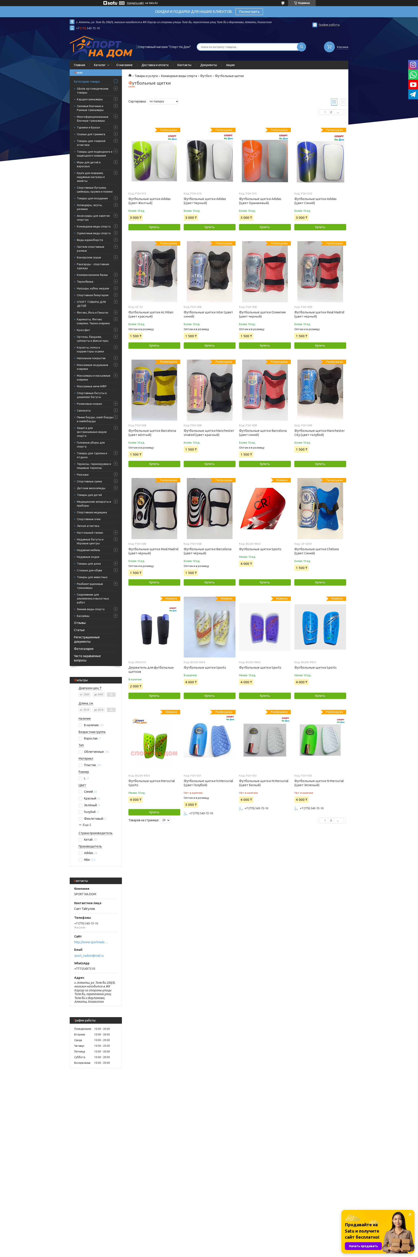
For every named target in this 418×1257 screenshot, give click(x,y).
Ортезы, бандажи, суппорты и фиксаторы (92, 338)
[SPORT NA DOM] (101, 46)
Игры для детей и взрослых (89, 164)
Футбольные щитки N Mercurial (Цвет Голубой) (208, 783)
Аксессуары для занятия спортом (93, 217)
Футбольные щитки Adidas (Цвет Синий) (315, 201)
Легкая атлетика (88, 525)
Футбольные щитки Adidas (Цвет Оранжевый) (260, 201)
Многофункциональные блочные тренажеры (92, 118)
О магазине (124, 65)
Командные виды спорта (94, 226)
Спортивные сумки (89, 481)
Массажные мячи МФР (92, 386)
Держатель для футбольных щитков (151, 669)
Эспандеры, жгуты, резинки (89, 206)
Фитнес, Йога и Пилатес (92, 312)
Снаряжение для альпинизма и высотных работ (93, 598)
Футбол (206, 76)
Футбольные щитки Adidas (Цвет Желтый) (149, 201)
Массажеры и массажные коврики (93, 377)
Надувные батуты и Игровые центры (90, 541)
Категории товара (87, 81)
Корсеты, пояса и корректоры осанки (90, 349)
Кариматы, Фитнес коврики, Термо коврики (93, 321)
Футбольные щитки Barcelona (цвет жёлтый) (152, 433)
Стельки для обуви (89, 570)
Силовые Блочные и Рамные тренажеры (90, 107)
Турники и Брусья (88, 127)
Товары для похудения (92, 198)
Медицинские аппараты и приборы (94, 503)
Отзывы (80, 623)
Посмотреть (249, 12)
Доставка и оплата (155, 65)
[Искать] (301, 46)
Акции (230, 65)
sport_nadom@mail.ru (89, 955)
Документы (208, 65)
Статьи (79, 630)
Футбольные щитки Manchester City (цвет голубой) (319, 433)
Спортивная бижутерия (92, 295)
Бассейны (83, 615)
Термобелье (85, 281)
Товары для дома (89, 563)
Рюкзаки (83, 474)
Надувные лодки (88, 556)
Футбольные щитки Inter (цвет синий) (208, 314)
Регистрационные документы (87, 639)
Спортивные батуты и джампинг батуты (92, 394)
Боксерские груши (89, 257)
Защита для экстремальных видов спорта (92, 431)
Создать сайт (135, 3)
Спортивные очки (89, 519)
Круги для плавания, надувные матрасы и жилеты (91, 176)
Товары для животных (92, 577)
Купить (154, 227)
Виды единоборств (90, 239)
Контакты (184, 65)
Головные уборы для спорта (91, 444)
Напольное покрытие (91, 358)
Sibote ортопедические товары (92, 90)
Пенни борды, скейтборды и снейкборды (95, 419)
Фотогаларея (83, 649)
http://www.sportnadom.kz (91, 942)
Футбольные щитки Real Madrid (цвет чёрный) (153, 551)
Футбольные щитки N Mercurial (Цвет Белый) (263, 783)
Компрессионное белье (92, 274)
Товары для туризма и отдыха (92, 455)
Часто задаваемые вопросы (87, 658)
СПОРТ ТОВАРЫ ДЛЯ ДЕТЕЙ (91, 303)
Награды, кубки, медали (93, 288)
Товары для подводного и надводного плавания (94, 153)
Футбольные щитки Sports (260, 549)
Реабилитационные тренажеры (90, 585)
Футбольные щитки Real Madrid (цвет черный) (319, 314)
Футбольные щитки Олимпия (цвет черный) (262, 314)
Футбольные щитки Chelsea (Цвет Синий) (316, 551)
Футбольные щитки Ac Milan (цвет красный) (150, 314)
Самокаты (84, 410)
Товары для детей (89, 494)
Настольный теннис (90, 532)
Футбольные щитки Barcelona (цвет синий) (263, 433)
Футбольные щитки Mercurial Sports (151, 783)
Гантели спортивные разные (90, 248)
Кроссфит (83, 329)
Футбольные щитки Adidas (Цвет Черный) (205, 201)
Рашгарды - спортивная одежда (93, 266)
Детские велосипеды (91, 488)
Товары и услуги (146, 76)
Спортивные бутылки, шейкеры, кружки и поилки (95, 189)
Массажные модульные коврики (92, 366)
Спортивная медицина (92, 512)
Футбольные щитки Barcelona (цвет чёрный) (207, 551)
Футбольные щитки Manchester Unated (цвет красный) (209, 433)
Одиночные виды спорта (94, 233)
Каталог (100, 65)
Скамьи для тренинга (91, 134)
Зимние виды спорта (90, 609)
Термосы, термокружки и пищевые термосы (94, 465)
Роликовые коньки (89, 403)
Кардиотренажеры (90, 99)
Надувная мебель (88, 550)
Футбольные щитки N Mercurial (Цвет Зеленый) (319, 783)
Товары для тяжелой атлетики (91, 142)
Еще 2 (87, 825)
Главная (79, 65)
